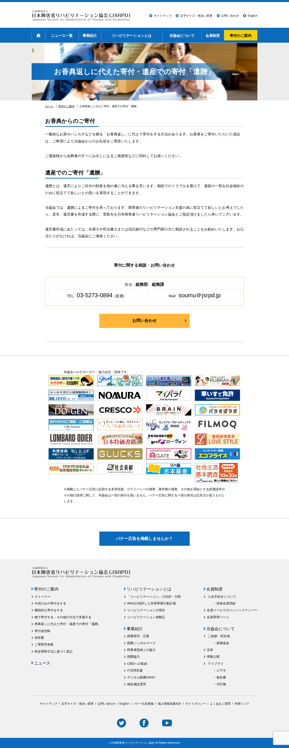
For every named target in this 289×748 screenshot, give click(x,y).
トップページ (38, 35)
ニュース (42, 663)
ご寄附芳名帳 (44, 644)
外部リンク (242, 703)
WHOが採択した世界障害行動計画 (151, 603)
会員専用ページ (218, 617)
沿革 (210, 650)
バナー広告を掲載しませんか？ (144, 538)
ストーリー (42, 596)
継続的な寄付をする (49, 610)
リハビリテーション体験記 (146, 617)
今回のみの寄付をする (50, 603)
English (252, 15)
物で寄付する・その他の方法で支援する (63, 617)
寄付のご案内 (241, 35)
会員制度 (212, 35)
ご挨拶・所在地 (219, 636)
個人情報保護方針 (169, 703)
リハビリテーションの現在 (146, 610)
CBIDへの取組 (137, 663)
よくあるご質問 (220, 703)
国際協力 (133, 656)
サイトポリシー (195, 703)
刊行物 (221, 684)
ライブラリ (216, 663)
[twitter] (121, 723)
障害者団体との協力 (141, 650)
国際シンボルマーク (141, 643)
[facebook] (144, 723)
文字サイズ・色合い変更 (196, 15)
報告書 (221, 677)
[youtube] (167, 723)
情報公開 (213, 656)
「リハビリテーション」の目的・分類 (154, 596)
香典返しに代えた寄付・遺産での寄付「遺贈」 (68, 624)
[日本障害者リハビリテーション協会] (82, 15)
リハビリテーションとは (131, 35)
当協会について (182, 35)
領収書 (39, 637)
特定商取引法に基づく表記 (53, 651)
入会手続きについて (222, 596)
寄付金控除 (42, 631)
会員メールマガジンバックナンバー (232, 610)
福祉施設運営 (136, 684)
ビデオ (221, 670)
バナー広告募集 (143, 703)
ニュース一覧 (62, 35)
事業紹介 (90, 35)
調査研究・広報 (138, 636)
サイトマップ (162, 15)
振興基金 (223, 643)
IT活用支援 (135, 670)
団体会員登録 (226, 603)
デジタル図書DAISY (141, 677)
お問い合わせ (230, 15)
